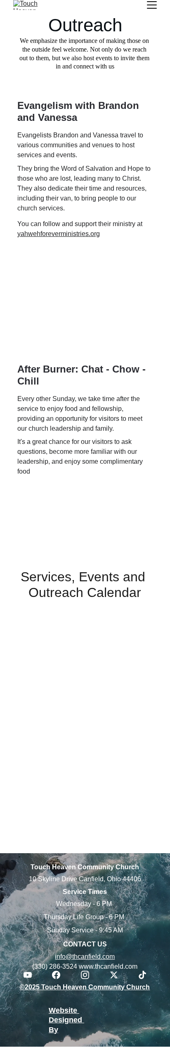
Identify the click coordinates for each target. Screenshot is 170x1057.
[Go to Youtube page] (32, 975)
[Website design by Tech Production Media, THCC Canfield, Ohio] (110, 1031)
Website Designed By (66, 1020)
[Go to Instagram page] (89, 975)
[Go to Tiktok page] (142, 975)
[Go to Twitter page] (118, 975)
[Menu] (152, 5)
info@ (63, 956)
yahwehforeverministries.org (58, 233)
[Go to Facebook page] (60, 975)
